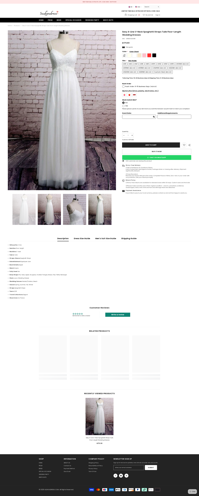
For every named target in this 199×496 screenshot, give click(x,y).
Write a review (117, 314)
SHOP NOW (113, 2)
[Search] (152, 6)
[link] (184, 145)
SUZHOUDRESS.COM (52, 490)
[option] (62, 110)
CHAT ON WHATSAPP (158, 157)
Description (63, 238)
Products (17, 25)
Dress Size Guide (82, 238)
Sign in (158, 15)
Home (10, 25)
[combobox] (150, 6)
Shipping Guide (129, 238)
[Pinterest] (126, 476)
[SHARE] (189, 145)
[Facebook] (115, 476)
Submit (151, 468)
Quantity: (125, 131)
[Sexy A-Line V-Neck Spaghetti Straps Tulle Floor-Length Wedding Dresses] (99, 416)
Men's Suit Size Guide (105, 238)
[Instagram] (121, 476)
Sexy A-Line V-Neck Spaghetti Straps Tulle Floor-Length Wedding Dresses (99, 439)
